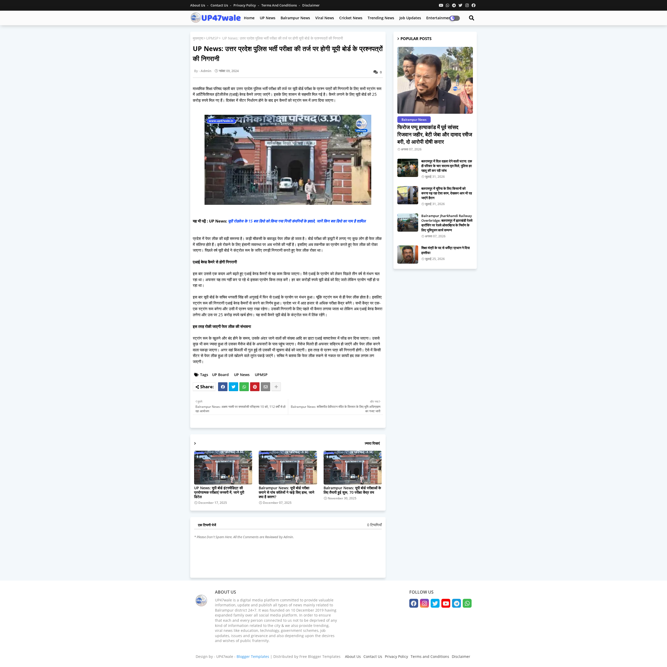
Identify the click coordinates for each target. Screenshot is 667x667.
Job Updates (410, 17)
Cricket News (350, 17)
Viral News (324, 17)
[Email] (265, 386)
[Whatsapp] (244, 386)
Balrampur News (295, 17)
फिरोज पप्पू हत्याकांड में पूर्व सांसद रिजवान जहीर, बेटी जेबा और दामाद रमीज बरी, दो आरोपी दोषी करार (434, 134)
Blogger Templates (253, 656)
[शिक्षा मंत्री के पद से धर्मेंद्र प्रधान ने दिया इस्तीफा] (407, 254)
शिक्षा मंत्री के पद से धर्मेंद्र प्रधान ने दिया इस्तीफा (445, 250)
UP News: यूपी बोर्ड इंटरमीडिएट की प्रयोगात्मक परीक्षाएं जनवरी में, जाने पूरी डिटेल (219, 492)
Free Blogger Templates (320, 656)
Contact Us (372, 656)
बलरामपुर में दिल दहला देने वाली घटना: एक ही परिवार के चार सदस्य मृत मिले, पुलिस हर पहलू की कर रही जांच (446, 166)
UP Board (220, 374)
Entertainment (439, 17)
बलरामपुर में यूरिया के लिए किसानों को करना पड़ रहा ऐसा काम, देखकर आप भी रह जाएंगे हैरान (446, 193)
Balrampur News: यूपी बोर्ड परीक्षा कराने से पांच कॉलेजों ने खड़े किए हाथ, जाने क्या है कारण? (286, 492)
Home (249, 17)
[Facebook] (222, 386)
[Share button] (276, 386)
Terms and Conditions (430, 656)
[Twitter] (233, 386)
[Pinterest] (255, 386)
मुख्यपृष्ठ (198, 38)
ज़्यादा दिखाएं (372, 443)
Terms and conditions (279, 5)
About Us (198, 5)
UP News (267, 17)
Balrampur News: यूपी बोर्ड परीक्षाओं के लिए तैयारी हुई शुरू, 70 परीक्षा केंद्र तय (352, 490)
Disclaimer (311, 5)
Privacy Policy (245, 5)
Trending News (381, 17)
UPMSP (212, 38)
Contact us (220, 5)
